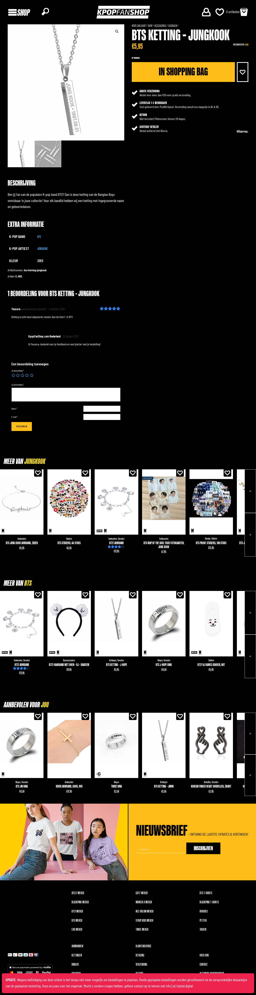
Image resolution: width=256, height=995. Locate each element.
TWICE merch (142, 929)
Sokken (211, 660)
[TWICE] (99, 774)
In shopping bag (183, 72)
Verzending (141, 964)
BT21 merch (77, 911)
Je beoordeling (17, 371)
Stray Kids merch (144, 920)
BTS (39, 237)
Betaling (140, 955)
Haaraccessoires (69, 660)
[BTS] (3, 531)
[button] (242, 72)
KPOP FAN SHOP (139, 25)
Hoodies (204, 911)
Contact (204, 964)
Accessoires (160, 25)
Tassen (203, 929)
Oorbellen (207, 782)
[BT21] (100, 531)
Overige (207, 538)
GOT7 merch (142, 893)
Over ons (204, 955)
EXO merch (77, 929)
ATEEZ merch (78, 893)
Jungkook (42, 249)
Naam (14, 409)
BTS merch (77, 920)
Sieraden (172, 25)
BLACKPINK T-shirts (209, 902)
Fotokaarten (163, 538)
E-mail (14, 417)
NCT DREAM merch (144, 911)
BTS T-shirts (206, 893)
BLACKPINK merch (80, 902)
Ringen (160, 660)
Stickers (69, 538)
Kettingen (112, 660)
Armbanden (22, 538)
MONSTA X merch (144, 902)
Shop (150, 25)
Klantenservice (143, 946)
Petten (203, 920)
